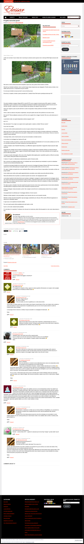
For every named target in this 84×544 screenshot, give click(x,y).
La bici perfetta (64, 132)
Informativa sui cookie (30, 542)
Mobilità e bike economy (49, 17)
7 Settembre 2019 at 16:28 (19, 428)
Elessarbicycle (19, 22)
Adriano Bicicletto (65, 187)
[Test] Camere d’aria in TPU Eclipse (32, 527)
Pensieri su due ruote (12, 262)
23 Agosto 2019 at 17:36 (18, 285)
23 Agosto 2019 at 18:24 (25, 320)
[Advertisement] (27, 51)
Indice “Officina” (23, 17)
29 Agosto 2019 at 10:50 (18, 387)
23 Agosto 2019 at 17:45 (21, 297)
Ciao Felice (6, 265)
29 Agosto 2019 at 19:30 (21, 408)
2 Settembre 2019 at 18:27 (25, 360)
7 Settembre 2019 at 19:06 (22, 439)
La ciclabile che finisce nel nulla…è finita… (51, 34)
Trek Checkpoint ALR (27, 254)
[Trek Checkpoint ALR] (31, 249)
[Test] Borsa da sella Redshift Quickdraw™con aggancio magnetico (33, 524)
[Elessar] (5, 17)
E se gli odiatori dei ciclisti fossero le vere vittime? (33, 519)
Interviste (63, 129)
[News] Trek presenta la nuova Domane (33, 534)
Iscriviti (65, 49)
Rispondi (17, 279)
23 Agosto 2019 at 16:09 (18, 274)
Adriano (20, 272)
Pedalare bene (64, 146)
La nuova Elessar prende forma (47, 254)
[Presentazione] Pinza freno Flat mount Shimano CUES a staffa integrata (32, 504)
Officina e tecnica (65, 143)
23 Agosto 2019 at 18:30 (18, 333)
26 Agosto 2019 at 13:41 (21, 347)
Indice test (35, 17)
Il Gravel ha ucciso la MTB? (48, 45)
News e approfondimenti (66, 139)
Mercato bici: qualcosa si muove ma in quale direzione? (28, 1)
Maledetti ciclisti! (46, 37)
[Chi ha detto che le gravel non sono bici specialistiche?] (12, 249)
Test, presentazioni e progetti (67, 153)
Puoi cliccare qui (21, 221)
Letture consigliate (65, 136)
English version (64, 126)
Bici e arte (62, 17)
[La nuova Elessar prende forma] (50, 249)
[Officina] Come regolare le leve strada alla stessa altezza (32, 510)
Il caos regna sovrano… (55, 265)
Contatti (12, 17)
